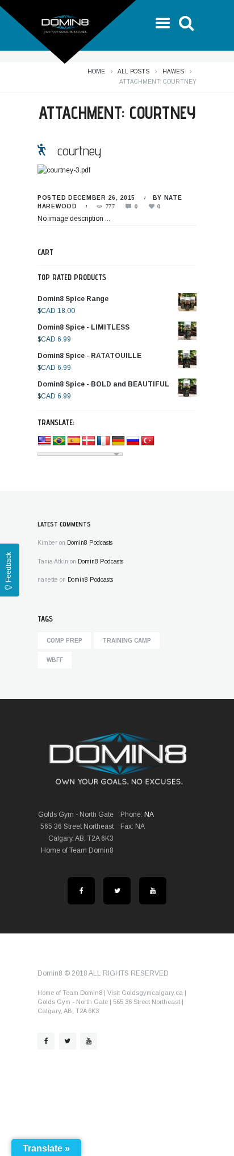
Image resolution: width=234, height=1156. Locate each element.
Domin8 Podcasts (89, 542)
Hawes (173, 71)
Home (96, 71)
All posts (133, 71)
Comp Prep (64, 640)
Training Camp (126, 640)
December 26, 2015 (101, 198)
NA (149, 814)
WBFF (55, 660)
